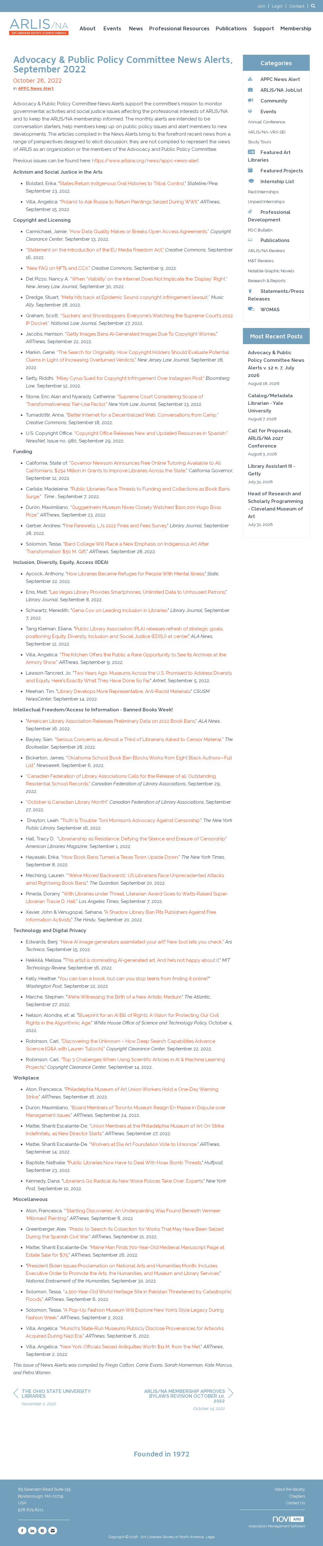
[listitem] (264, 6)
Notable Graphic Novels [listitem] (271, 270)
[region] (186, 1400)
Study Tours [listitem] (259, 141)
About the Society (289, 1489)
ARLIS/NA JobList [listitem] (281, 90)
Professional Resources (179, 28)
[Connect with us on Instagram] (42, 1530)
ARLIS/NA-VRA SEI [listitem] (266, 131)
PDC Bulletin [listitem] (260, 229)
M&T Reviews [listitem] (260, 260)
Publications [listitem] (275, 240)
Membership (295, 28)
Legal (210, 1537)
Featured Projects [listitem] (282, 171)
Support (263, 28)
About (87, 28)
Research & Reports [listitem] (266, 280)
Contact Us (295, 1503)
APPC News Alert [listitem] (280, 79)
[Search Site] (314, 6)
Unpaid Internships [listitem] (266, 201)
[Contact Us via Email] (52, 1530)
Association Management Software (277, 1526)
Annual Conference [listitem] (266, 121)
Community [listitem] (274, 101)
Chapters (297, 1496)
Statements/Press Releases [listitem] (276, 295)
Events (112, 28)
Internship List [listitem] (277, 181)
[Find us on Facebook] (22, 1530)
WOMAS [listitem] (270, 309)
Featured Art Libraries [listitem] (269, 156)
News (136, 28)
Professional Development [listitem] (269, 216)
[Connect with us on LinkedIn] (32, 1530)
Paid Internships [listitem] (263, 191)
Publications (231, 28)
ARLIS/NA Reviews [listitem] (266, 250)
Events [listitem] (268, 111)
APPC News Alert (36, 88)
